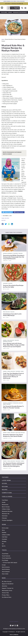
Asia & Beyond (6, 571)
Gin (3, 543)
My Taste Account (6, 581)
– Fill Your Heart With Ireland (9, 562)
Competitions (7, 492)
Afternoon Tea (5, 513)
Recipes (4, 489)
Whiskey (4, 541)
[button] (22, 8)
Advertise (4, 586)
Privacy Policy (5, 595)
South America (6, 569)
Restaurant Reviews (7, 511)
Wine (3, 530)
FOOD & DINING (7, 496)
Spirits (3, 546)
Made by (14, 634)
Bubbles (4, 532)
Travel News (5, 553)
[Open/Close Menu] (25, 8)
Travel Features (6, 556)
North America (6, 567)
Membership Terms (7, 590)
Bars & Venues (6, 507)
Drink (4, 524)
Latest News (6, 480)
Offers (4, 483)
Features (4, 12)
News (10, 12)
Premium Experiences (20, 12)
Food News (5, 500)
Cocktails (4, 539)
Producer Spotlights (7, 520)
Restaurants (5, 504)
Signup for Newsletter (7, 583)
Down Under (5, 574)
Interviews (4, 515)
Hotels (3, 502)
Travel (4, 550)
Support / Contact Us (7, 588)
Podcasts (4, 518)
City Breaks (5, 560)
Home (3, 39)
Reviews (5, 486)
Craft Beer (4, 537)
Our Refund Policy (6, 597)
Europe (4, 565)
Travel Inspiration (6, 558)
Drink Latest (5, 528)
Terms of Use (5, 592)
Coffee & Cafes (6, 509)
